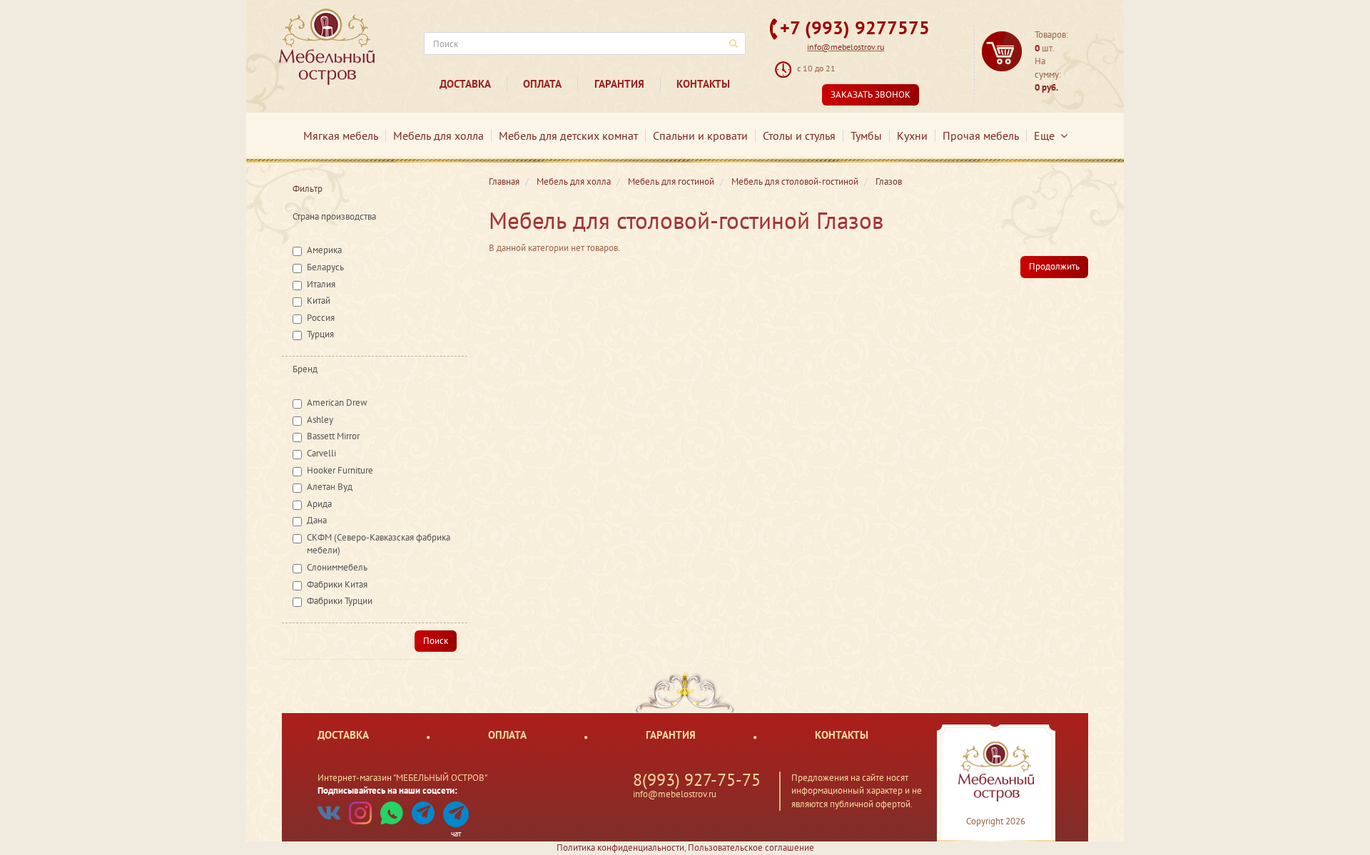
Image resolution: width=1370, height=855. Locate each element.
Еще (1047, 135)
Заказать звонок (870, 94)
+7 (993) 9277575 (855, 27)
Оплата (542, 84)
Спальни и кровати (700, 135)
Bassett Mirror (333, 436)
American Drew (337, 402)
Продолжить (1054, 266)
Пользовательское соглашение (751, 847)
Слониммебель (337, 567)
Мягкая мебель (340, 135)
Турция (320, 334)
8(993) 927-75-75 (697, 780)
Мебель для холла (438, 135)
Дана (317, 520)
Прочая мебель (981, 135)
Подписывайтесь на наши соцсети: (387, 790)
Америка (324, 250)
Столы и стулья (799, 135)
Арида (319, 504)
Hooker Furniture (340, 470)
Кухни (912, 135)
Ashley (320, 420)
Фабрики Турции (339, 601)
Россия (321, 318)
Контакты (703, 84)
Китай (318, 301)
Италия (321, 284)
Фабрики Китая (337, 584)
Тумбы (866, 135)
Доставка (465, 84)
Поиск (435, 641)
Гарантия (619, 84)
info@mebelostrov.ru (845, 46)
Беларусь (325, 267)
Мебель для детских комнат (568, 135)
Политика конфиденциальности (620, 847)
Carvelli (321, 453)
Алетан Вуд (329, 487)
